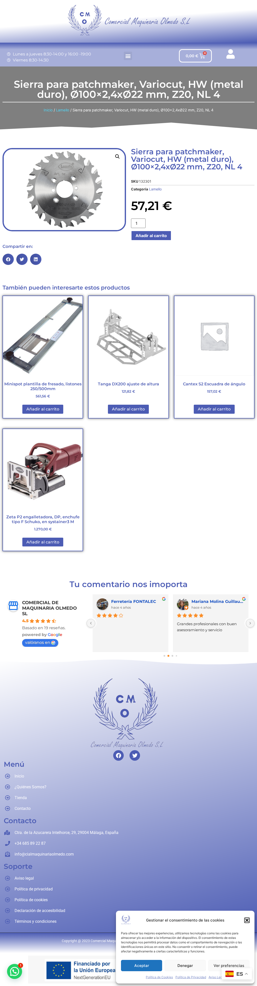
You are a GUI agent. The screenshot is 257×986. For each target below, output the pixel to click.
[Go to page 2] (173, 656)
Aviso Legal (217, 977)
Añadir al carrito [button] (42, 409)
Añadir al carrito (151, 235)
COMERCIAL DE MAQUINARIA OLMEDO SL (49, 608)
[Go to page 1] (168, 656)
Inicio (48, 110)
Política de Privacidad (190, 977)
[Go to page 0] (164, 656)
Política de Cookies (159, 977)
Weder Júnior (125, 601)
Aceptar (141, 965)
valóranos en (37, 642)
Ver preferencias (229, 965)
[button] (246, 920)
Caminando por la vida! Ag (217, 601)
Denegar (185, 965)
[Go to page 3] (176, 656)
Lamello (62, 110)
